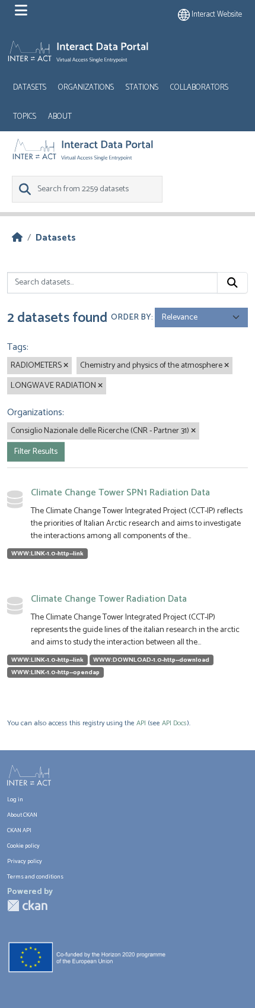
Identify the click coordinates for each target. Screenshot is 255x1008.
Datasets (29, 87)
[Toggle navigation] (21, 10)
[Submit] (232, 282)
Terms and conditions (35, 877)
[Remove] (65, 366)
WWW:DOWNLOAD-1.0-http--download (151, 660)
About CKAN (22, 815)
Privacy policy (24, 862)
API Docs (174, 723)
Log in (15, 800)
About (60, 116)
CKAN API (19, 831)
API (141, 723)
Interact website (216, 14)
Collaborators (199, 87)
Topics (24, 116)
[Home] (17, 238)
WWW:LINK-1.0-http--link (47, 553)
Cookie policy (23, 846)
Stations (142, 87)
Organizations (86, 87)
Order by (131, 317)
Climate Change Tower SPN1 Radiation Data (120, 493)
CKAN (27, 905)
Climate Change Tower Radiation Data (109, 599)
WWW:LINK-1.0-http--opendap (55, 672)
